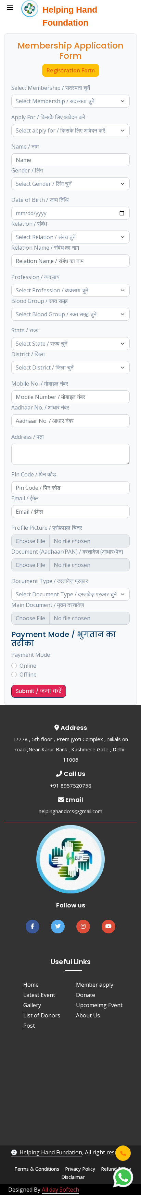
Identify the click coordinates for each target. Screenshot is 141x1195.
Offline (28, 674)
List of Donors (41, 1015)
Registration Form (71, 70)
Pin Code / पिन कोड (33, 474)
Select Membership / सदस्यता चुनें (50, 88)
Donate (85, 995)
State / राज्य (25, 330)
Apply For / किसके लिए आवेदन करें (48, 117)
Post (29, 1025)
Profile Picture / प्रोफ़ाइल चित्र (46, 527)
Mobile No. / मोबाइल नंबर (39, 383)
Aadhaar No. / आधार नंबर (40, 407)
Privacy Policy (80, 1169)
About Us (88, 1015)
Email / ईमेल (25, 498)
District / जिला (28, 354)
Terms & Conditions (36, 1169)
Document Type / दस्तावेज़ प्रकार (49, 581)
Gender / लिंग (27, 170)
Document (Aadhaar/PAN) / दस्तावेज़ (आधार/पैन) (67, 551)
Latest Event (39, 995)
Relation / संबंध (29, 223)
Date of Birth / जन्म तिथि (40, 200)
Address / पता (27, 437)
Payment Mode (30, 654)
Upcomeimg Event (99, 1005)
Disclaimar (73, 1177)
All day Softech (60, 1189)
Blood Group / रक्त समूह (39, 301)
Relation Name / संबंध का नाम (45, 247)
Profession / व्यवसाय (35, 277)
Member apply (94, 984)
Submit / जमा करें (39, 691)
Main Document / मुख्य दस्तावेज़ (47, 605)
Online (28, 665)
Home (31, 984)
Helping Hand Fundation (51, 1152)
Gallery (32, 1005)
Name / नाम (25, 146)
